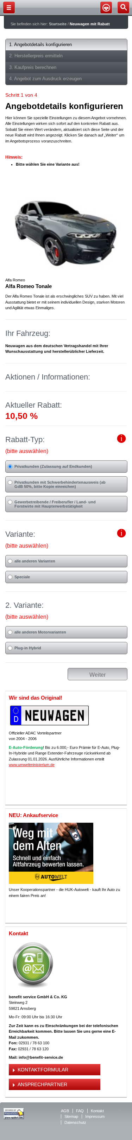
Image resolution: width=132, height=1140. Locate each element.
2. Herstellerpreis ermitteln (36, 55)
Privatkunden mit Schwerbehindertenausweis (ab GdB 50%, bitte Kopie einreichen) (60, 484)
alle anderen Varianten (34, 561)
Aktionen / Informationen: (47, 376)
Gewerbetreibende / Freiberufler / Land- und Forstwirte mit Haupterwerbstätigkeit (55, 504)
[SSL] (14, 1118)
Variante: (26, 539)
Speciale (22, 577)
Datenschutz (75, 1122)
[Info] (122, 442)
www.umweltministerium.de (32, 765)
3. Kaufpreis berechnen (32, 67)
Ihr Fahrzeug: (27, 333)
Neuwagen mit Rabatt (90, 24)
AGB (65, 1111)
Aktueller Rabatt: (33, 405)
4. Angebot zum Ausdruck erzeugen (45, 78)
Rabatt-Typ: (26, 444)
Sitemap (71, 1116)
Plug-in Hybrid (27, 648)
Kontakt (97, 1111)
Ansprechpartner (42, 1084)
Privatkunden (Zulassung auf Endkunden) (53, 466)
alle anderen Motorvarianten (40, 632)
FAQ (80, 1111)
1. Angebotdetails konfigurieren (40, 44)
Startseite (58, 24)
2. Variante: (26, 610)
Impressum (95, 1116)
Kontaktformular (43, 1069)
